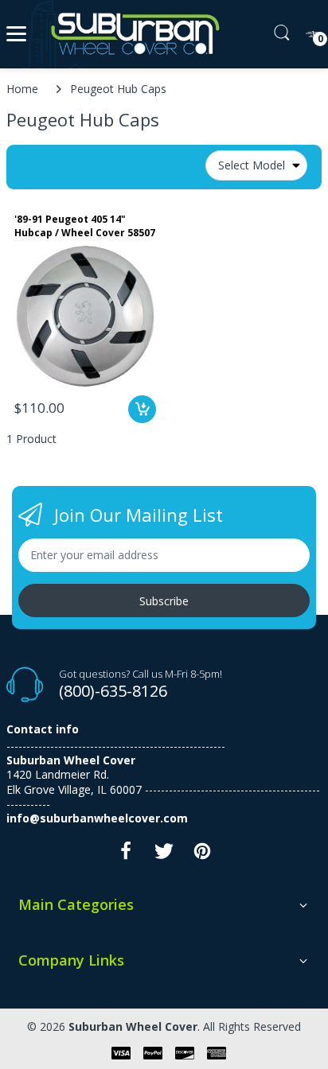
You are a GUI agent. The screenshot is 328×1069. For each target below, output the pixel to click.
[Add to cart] (142, 409)
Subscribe (164, 600)
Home (22, 88)
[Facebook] (125, 855)
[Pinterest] (202, 855)
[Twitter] (164, 855)
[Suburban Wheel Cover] (131, 34)
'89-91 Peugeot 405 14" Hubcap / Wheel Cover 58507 (84, 226)
